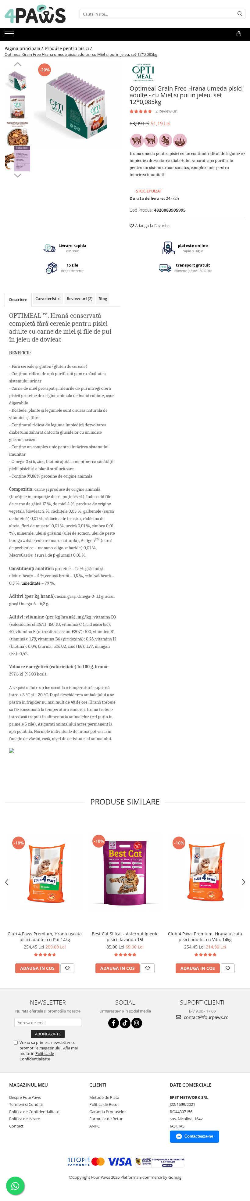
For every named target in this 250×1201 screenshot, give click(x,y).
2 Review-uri (166, 111)
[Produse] (10, 35)
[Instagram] (136, 1023)
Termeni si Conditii (26, 1104)
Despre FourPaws (25, 1097)
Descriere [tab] (18, 299)
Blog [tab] (102, 298)
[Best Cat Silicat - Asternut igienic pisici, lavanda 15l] (125, 872)
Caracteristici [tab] (48, 298)
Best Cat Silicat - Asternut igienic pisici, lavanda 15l (125, 936)
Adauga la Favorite (151, 225)
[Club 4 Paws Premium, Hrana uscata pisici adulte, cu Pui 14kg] (45, 872)
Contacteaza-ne (198, 1136)
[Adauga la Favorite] (67, 968)
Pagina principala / (24, 48)
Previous (17, 65)
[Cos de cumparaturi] (238, 34)
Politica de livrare (24, 1118)
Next (17, 175)
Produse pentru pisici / (69, 48)
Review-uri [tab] (79, 298)
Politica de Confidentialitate (37, 1056)
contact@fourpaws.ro (206, 1017)
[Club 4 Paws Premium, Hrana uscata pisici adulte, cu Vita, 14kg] (205, 872)
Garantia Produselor (107, 1111)
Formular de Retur (106, 1118)
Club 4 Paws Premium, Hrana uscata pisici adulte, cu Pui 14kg (45, 936)
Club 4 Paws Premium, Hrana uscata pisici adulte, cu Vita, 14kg (205, 936)
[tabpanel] (77, 105)
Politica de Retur (104, 1104)
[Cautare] (239, 14)
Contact (16, 1126)
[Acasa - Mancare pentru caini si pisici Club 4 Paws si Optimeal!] (35, 14)
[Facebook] (113, 1023)
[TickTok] (125, 1023)
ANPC (94, 1126)
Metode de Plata (104, 1097)
